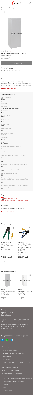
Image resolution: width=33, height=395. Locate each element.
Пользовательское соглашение (13, 381)
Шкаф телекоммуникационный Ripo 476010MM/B (8, 292)
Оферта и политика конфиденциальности (17, 378)
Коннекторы (6, 356)
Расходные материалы (10, 367)
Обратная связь (7, 390)
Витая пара (6, 347)
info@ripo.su (6, 315)
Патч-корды (6, 359)
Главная (4, 8)
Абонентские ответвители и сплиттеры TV (16, 363)
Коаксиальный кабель (10, 350)
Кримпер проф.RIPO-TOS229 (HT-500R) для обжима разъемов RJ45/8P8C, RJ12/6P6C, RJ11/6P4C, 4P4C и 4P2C (24, 248)
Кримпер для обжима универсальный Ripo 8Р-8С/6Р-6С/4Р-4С (7, 246)
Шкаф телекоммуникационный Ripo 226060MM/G (25, 292)
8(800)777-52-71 (7, 313)
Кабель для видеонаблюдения (13, 353)
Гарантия (5, 384)
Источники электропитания (12, 373)
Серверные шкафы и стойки (19, 8)
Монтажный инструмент (10, 370)
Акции (4, 387)
